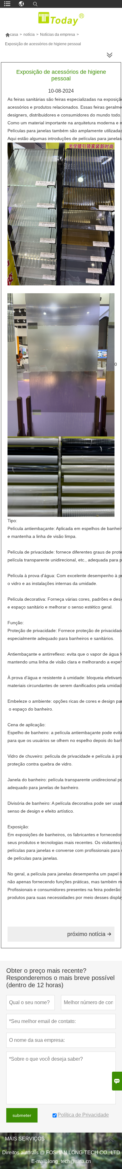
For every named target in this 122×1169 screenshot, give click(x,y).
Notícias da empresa (57, 34)
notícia (29, 34)
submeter (22, 1115)
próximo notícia (89, 934)
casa (11, 34)
